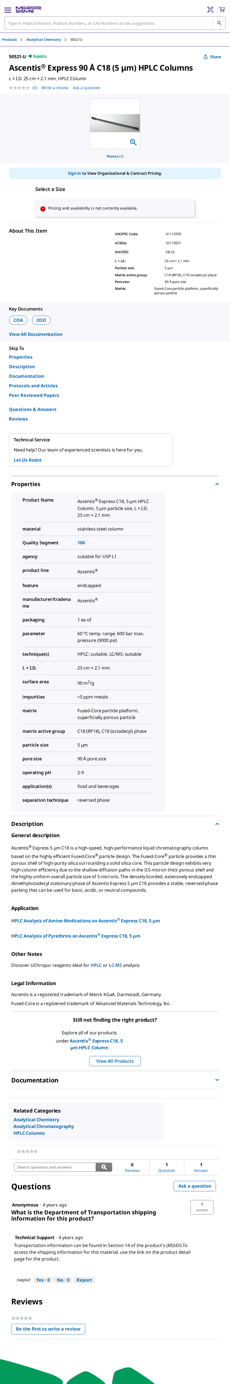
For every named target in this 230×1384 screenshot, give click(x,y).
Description (22, 366)
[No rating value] (21, 88)
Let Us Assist (28, 460)
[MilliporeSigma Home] (28, 9)
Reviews (18, 419)
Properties (21, 357)
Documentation (26, 376)
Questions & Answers (32, 409)
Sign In (74, 173)
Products (9, 39)
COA (18, 320)
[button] (202, 1207)
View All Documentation (35, 334)
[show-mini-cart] (222, 9)
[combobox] (115, 23)
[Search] (219, 23)
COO (41, 320)
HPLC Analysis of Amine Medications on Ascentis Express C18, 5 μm (85, 921)
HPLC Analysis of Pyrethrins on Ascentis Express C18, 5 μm (76, 936)
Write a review (55, 87)
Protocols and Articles (33, 386)
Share (215, 56)
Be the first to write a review (50, 1330)
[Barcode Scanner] (210, 9)
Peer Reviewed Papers (34, 395)
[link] (27, 1151)
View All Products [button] (115, 1061)
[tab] (14, 39)
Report (84, 1280)
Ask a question (86, 87)
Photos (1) (115, 156)
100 (81, 543)
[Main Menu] (7, 10)
